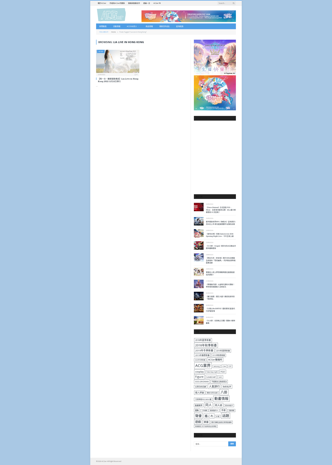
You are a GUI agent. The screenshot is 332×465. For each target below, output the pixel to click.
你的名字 (227, 386)
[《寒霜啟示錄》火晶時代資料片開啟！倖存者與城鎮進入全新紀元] (199, 284)
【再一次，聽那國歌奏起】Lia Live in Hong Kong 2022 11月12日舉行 (118, 80)
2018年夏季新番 (203, 340)
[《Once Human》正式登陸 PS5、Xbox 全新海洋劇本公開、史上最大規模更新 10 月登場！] (199, 207)
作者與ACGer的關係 (117, 3)
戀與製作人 (214, 410)
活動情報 (116, 26)
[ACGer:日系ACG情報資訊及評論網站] (111, 14)
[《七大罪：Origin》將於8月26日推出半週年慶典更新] (199, 245)
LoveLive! (211, 376)
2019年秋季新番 (218, 355)
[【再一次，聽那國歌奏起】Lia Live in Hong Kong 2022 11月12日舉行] (117, 61)
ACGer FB (157, 3)
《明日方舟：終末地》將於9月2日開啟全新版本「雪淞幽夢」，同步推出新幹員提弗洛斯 (221, 260)
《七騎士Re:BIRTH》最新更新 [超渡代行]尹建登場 (220, 309)
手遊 (223, 410)
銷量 (206, 422)
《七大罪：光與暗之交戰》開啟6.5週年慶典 (220, 321)
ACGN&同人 (132, 26)
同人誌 (218, 405)
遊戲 (198, 422)
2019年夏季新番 (223, 350)
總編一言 (146, 3)
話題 (225, 415)
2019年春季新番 (202, 355)
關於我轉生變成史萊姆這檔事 (221, 422)
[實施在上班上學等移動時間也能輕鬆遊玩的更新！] (199, 272)
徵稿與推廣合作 (134, 3)
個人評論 (199, 392)
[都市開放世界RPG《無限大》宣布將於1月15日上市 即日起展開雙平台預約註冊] (199, 221)
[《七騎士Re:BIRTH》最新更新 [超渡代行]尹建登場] (199, 308)
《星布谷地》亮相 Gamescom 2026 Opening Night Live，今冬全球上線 (220, 235)
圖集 (197, 410)
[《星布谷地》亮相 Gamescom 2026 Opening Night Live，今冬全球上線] (199, 233)
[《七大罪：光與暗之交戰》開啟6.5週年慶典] (199, 320)
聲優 (198, 416)
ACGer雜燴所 (215, 359)
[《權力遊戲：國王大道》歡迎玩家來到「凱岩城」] (199, 296)
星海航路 (179, 26)
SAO (220, 377)
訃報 (217, 416)
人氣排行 (214, 386)
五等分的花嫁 (200, 387)
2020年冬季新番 (200, 360)
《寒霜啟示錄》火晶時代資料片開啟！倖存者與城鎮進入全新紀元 (220, 285)
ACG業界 (203, 365)
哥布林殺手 (229, 406)
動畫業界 (198, 405)
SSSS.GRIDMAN (202, 381)
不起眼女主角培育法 (219, 381)
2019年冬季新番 (204, 350)
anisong (217, 366)
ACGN (101, 51)
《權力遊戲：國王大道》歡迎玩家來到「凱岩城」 (220, 297)
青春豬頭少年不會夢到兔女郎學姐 (205, 426)
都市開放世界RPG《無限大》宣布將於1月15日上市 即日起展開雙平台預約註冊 (220, 222)
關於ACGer (102, 3)
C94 (224, 366)
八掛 (224, 392)
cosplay (199, 371)
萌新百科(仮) (164, 26)
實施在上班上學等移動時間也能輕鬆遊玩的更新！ (220, 273)
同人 (208, 405)
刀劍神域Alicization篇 (203, 399)
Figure (199, 377)
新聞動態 (103, 26)
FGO (223, 371)
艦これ (209, 416)
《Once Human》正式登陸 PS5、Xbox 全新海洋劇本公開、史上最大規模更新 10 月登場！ (221, 209)
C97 (230, 366)
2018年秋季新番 (206, 345)
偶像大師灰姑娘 (212, 393)
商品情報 (149, 26)
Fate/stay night (212, 372)
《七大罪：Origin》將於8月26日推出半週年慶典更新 (221, 247)
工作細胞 (204, 410)
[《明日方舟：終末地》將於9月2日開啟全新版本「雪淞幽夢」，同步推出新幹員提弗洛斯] (199, 257)
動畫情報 (221, 398)
